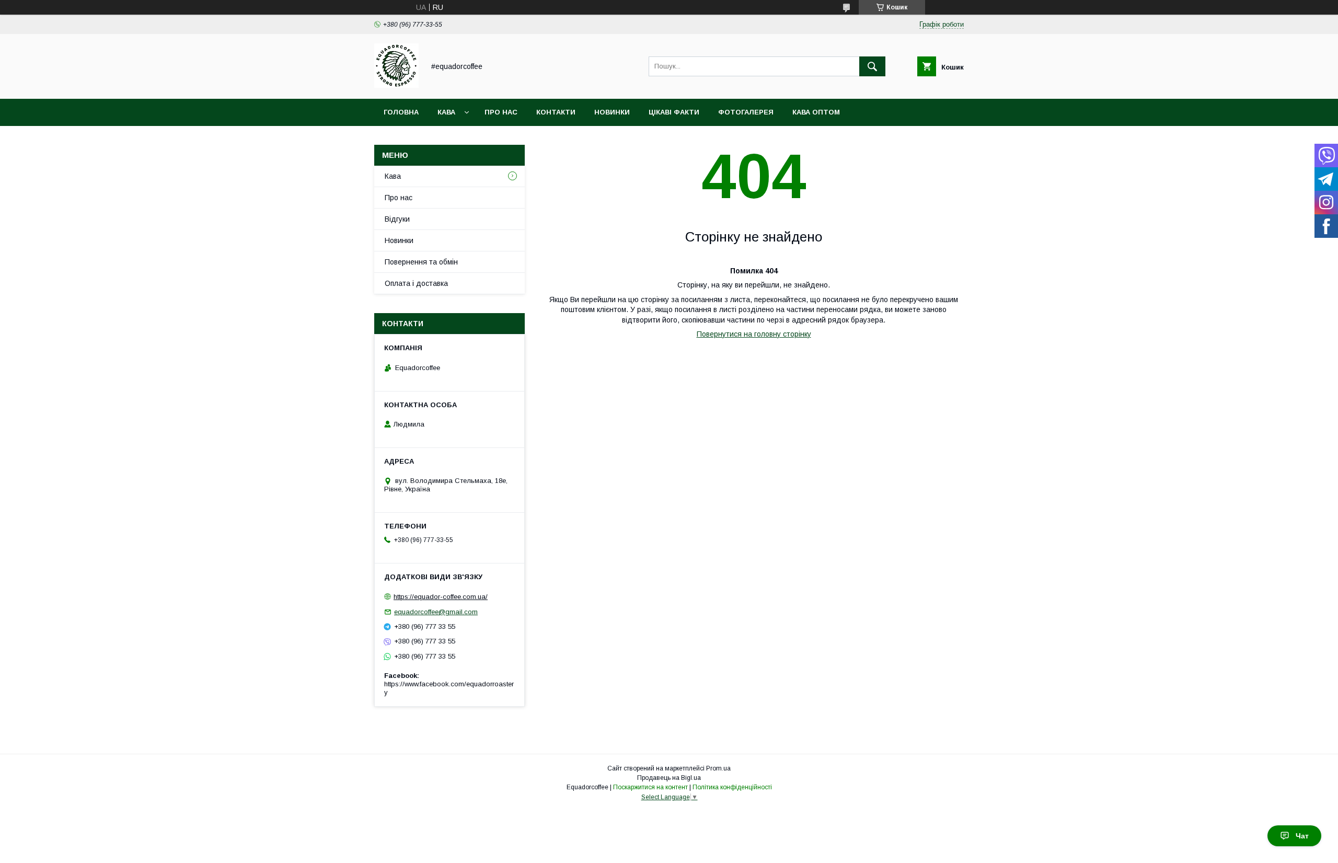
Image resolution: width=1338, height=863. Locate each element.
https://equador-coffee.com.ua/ (441, 597)
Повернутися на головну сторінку (754, 334)
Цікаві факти (674, 112)
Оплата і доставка (416, 283)
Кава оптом (816, 112)
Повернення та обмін (421, 262)
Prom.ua (718, 768)
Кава (446, 112)
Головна (401, 112)
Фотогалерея (746, 112)
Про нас (501, 112)
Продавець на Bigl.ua (669, 777)
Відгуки (397, 219)
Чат (1302, 836)
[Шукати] (872, 66)
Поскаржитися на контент (650, 787)
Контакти (555, 112)
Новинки (612, 112)
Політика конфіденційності (732, 787)
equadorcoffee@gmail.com (436, 612)
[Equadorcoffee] (396, 85)
